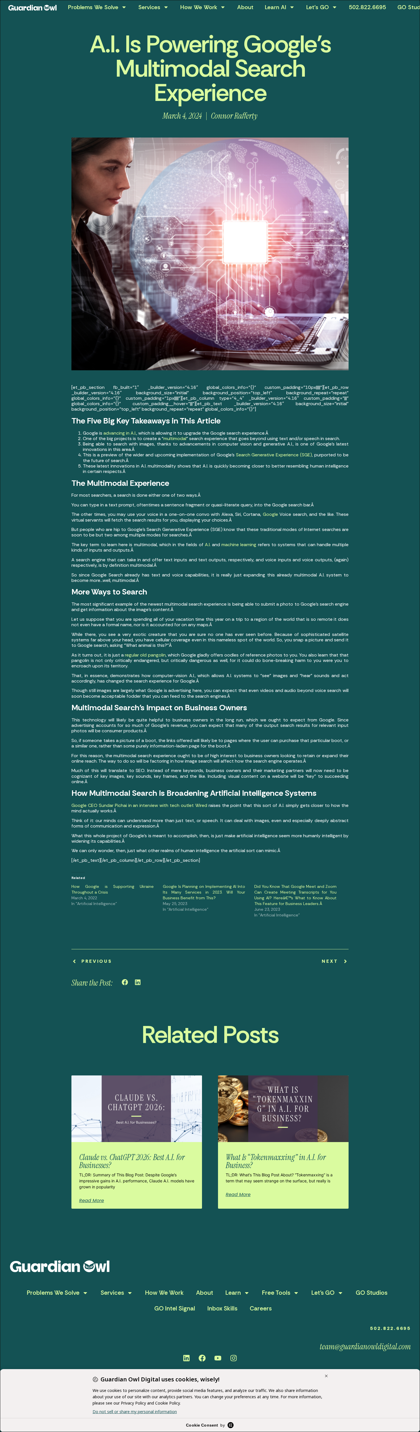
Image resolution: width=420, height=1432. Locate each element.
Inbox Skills (222, 1308)
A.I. (208, 545)
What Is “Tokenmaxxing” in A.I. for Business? (276, 1161)
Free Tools (276, 1293)
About (245, 7)
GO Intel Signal (174, 1308)
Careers (261, 1308)
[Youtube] (218, 1358)
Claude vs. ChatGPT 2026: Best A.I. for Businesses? (132, 1161)
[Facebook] (202, 1358)
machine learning (238, 545)
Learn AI (275, 7)
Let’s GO (317, 7)
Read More (91, 1200)
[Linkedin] (186, 1358)
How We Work (198, 7)
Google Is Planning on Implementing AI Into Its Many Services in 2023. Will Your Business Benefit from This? (204, 892)
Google (270, 514)
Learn (233, 1293)
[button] (125, 982)
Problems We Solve (93, 7)
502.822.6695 (367, 7)
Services (149, 7)
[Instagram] (234, 1358)
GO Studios (371, 1293)
